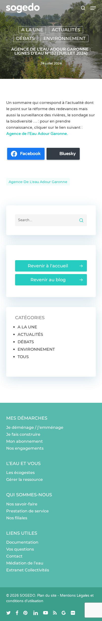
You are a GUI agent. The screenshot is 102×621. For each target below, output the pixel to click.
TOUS (23, 356)
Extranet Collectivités (27, 570)
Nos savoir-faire (21, 504)
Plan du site (46, 595)
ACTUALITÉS (66, 29)
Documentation (22, 542)
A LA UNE (32, 29)
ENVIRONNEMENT (64, 38)
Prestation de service (27, 511)
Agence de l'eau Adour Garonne (38, 182)
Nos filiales (16, 518)
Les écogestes (20, 472)
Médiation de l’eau (24, 563)
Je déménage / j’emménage (34, 427)
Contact (14, 556)
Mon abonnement (24, 441)
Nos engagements (25, 448)
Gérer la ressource (24, 479)
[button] (93, 7)
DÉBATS (25, 38)
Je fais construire (23, 434)
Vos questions (20, 549)
